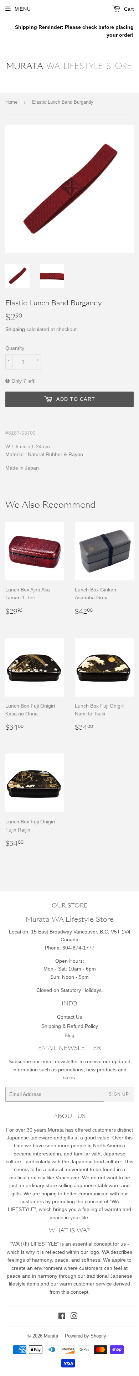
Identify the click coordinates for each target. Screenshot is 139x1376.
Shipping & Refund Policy (69, 1026)
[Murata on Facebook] (62, 1317)
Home (11, 102)
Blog (69, 1035)
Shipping (15, 329)
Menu (23, 9)
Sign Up (119, 1094)
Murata (51, 1336)
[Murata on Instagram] (74, 1317)
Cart (128, 9)
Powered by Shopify (85, 1336)
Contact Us (69, 1017)
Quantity (14, 348)
